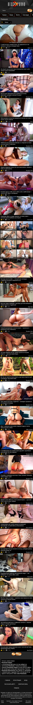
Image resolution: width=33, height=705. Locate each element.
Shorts (18, 15)
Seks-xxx (30, 48)
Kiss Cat (30, 195)
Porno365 (30, 219)
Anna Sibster (29, 527)
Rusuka (31, 282)
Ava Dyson (30, 650)
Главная (4, 15)
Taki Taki (30, 306)
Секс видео (26, 15)
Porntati (31, 356)
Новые (11, 15)
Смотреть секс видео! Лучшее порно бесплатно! (14, 701)
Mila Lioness (29, 429)
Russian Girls (29, 97)
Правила (16, 688)
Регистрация (17, 680)
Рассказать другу (9, 684)
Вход (25, 680)
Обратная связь (23, 684)
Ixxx (31, 72)
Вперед (18, 654)
